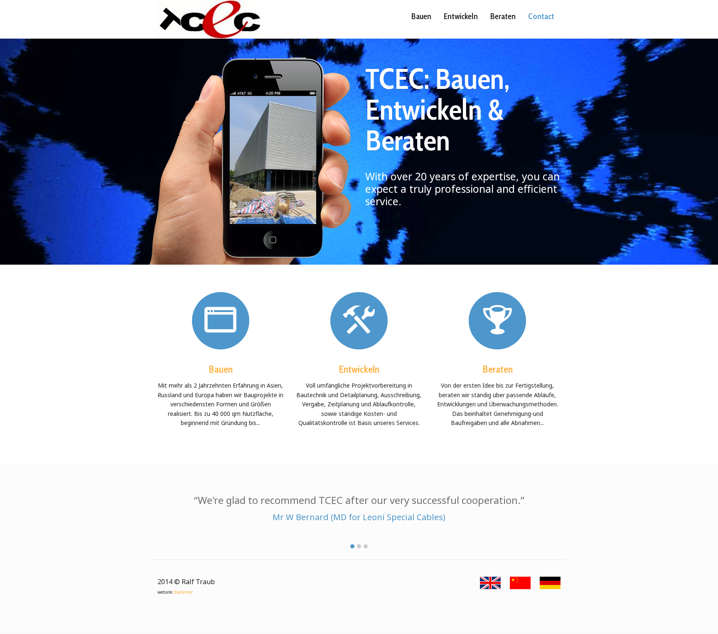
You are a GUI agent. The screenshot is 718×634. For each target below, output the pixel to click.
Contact (541, 16)
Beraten (503, 16)
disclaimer (183, 592)
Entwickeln (461, 16)
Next (289, 174)
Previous (239, 174)
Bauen (421, 16)
